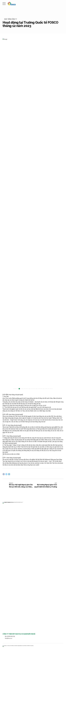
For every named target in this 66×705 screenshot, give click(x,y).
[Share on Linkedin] (9, 474)
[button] (5, 214)
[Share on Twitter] (6, 474)
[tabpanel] (33, 214)
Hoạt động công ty (10, 19)
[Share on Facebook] (4, 474)
